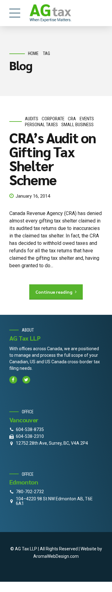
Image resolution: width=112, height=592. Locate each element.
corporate (53, 119)
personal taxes (41, 124)
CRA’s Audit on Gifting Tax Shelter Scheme (52, 158)
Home (33, 53)
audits (31, 119)
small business (77, 124)
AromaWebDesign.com (56, 556)
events (87, 119)
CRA (72, 119)
